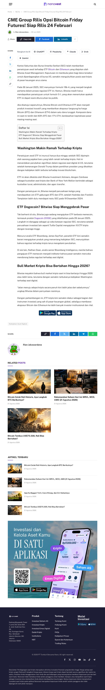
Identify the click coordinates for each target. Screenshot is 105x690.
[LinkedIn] (10, 70)
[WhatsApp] (10, 77)
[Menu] (10, 4)
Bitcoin (51, 69)
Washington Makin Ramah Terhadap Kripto (38, 132)
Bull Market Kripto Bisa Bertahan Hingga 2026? (40, 138)
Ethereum (64, 69)
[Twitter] (10, 64)
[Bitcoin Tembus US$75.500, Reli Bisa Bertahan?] (29, 420)
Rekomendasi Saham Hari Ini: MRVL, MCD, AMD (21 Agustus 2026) (74, 398)
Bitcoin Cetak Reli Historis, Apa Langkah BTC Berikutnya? (27, 398)
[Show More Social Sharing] (74, 39)
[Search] (94, 4)
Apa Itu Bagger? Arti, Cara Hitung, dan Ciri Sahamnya (47, 493)
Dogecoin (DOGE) (42, 218)
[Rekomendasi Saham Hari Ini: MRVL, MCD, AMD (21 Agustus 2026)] (75, 381)
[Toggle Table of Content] (59, 128)
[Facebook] (10, 57)
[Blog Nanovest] (52, 4)
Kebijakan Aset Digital (18, 324)
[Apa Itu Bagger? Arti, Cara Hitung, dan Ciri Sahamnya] (15, 496)
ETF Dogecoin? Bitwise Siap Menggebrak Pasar (40, 135)
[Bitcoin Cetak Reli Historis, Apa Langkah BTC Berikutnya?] (29, 381)
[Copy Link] (10, 83)
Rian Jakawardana (22, 32)
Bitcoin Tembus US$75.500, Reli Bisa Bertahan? (26, 437)
